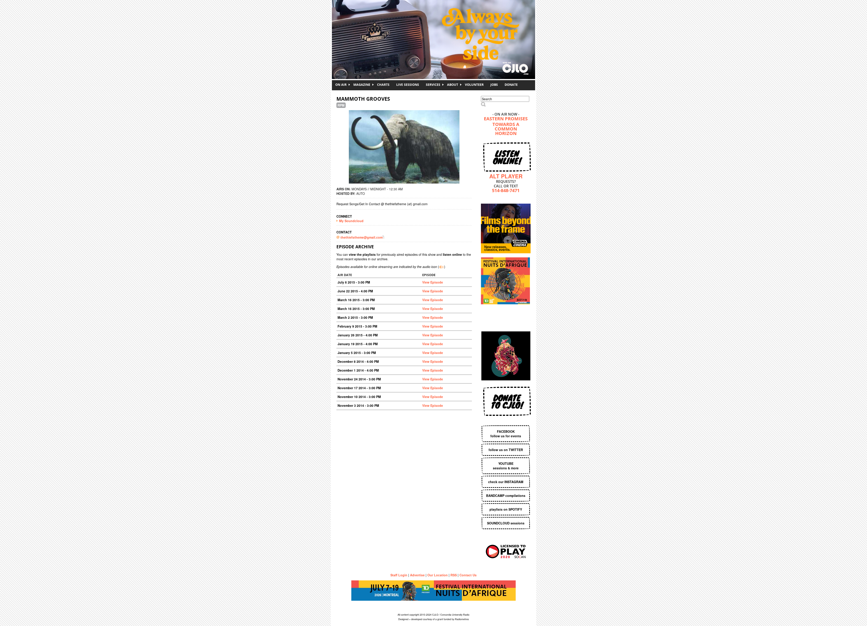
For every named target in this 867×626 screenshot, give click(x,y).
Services (433, 84)
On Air (341, 84)
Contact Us (468, 575)
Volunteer (474, 84)
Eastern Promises (506, 119)
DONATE (511, 84)
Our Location (437, 575)
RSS (453, 575)
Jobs (494, 84)
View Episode (432, 282)
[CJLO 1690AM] (434, 31)
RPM (341, 105)
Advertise (417, 575)
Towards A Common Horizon (505, 129)
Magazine (361, 84)
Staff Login (398, 575)
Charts (383, 84)
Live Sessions (407, 84)
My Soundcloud (351, 221)
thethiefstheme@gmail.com (361, 237)
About (452, 84)
